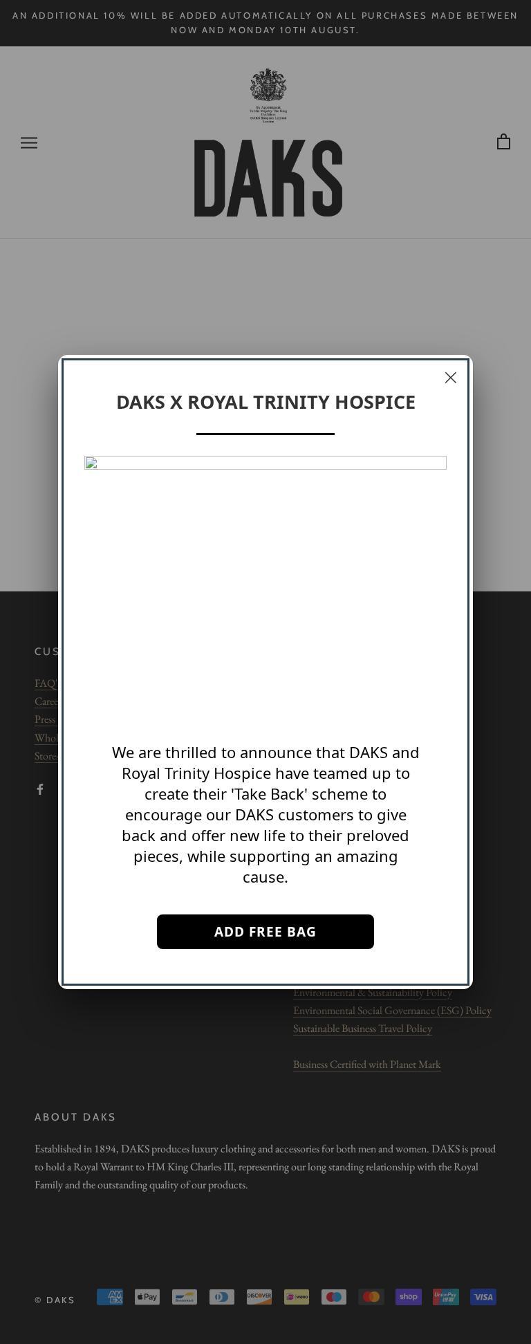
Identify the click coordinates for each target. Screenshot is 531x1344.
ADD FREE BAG (265, 932)
